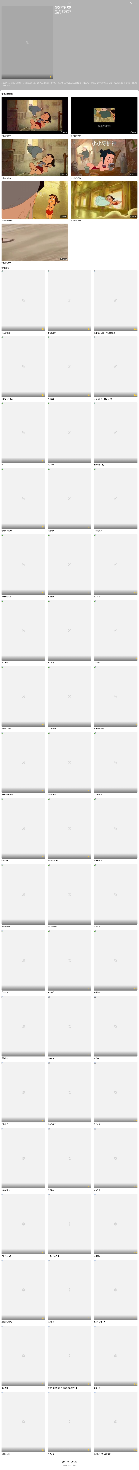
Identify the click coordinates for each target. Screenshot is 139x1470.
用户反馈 (74, 1462)
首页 (63, 1462)
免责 (68, 1462)
